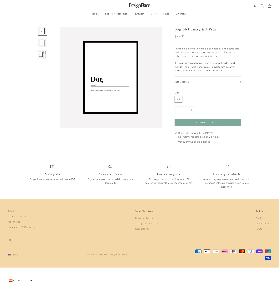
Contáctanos (142, 228)
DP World (181, 13)
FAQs (259, 228)
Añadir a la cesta (208, 122)
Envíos (259, 218)
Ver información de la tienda (194, 141)
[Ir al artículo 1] (42, 31)
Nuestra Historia (144, 218)
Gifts (154, 13)
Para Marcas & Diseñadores (23, 227)
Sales (166, 13)
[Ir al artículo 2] (42, 42)
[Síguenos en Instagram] (9, 240)
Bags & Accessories (116, 13)
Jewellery (139, 13)
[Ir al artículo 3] (42, 54)
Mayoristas (14, 221)
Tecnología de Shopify (117, 255)
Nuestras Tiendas (17, 216)
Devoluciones (263, 223)
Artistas (12, 211)
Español (17, 280)
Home (95, 13)
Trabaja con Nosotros (147, 223)
